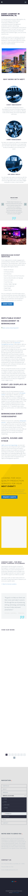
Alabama (5, 810)
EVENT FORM (7, 304)
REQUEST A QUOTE (9, 497)
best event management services (10, 343)
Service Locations (8, 795)
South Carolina (6, 816)
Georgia (5, 798)
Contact (5, 823)
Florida (5, 801)
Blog (4, 819)
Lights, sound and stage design (9, 445)
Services (5, 792)
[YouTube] (15, 881)
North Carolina (6, 804)
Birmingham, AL (8, 813)
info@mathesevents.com (11, 870)
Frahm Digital (16, 892)
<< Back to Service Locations (8, 584)
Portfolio (6, 785)
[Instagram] (14, 881)
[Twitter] (12, 881)
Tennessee (6, 807)
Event (15, 840)
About (5, 789)
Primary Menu (25, 2)
